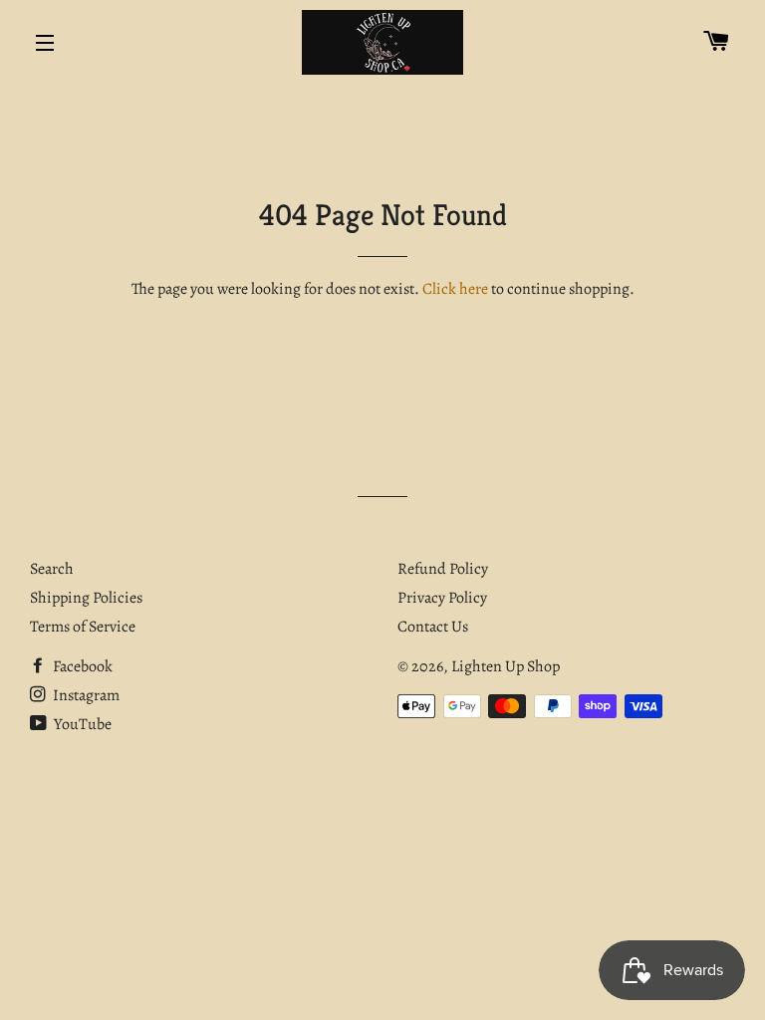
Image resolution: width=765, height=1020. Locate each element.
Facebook (81, 666)
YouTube (81, 724)
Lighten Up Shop (505, 666)
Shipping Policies (86, 598)
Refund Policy (442, 569)
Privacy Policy (442, 598)
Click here (455, 289)
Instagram (85, 695)
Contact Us (432, 627)
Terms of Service (82, 627)
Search (52, 569)
